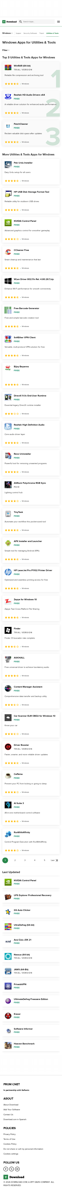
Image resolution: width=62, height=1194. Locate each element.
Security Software (30, 33)
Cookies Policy (9, 1144)
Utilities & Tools (52, 33)
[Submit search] (20, 21)
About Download (10, 1105)
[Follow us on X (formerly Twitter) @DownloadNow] (11, 1169)
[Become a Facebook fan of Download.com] (5, 1169)
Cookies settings (10, 1154)
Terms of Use (9, 1139)
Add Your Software (11, 1109)
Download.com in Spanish (14, 1119)
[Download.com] (9, 21)
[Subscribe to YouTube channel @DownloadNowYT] (17, 1169)
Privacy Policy (9, 1134)
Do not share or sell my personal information (23, 1149)
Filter (5, 50)
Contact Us (8, 1114)
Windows (6, 33)
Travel (41, 33)
